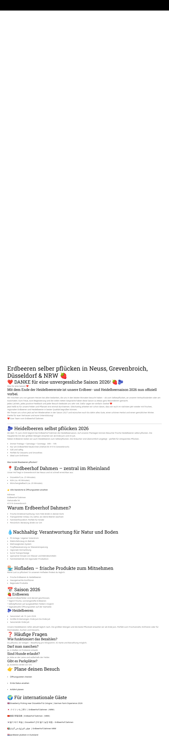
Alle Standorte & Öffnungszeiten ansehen (29, 489)
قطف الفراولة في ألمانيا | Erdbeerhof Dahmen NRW (33, 728)
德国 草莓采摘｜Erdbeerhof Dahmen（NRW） (30, 715)
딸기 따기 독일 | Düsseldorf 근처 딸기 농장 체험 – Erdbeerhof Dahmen (41, 722)
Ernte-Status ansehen (19, 683)
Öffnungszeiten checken (21, 676)
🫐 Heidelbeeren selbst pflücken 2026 (48, 428)
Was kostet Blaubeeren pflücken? (22, 462)
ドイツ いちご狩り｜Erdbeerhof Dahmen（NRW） (33, 709)
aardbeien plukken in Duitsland (24, 734)
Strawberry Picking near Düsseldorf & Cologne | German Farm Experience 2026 (46, 703)
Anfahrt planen (17, 689)
